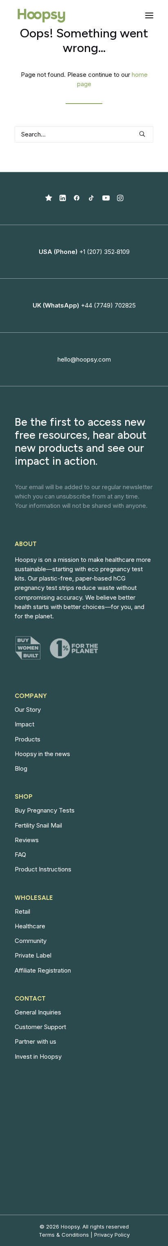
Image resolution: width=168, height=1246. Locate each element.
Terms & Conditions (64, 1234)
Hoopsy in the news (42, 754)
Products (27, 739)
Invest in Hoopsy (38, 1056)
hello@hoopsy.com (84, 359)
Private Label (33, 955)
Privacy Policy (112, 1234)
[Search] (84, 134)
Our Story (28, 709)
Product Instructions (43, 869)
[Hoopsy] (41, 15)
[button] (149, 15)
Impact (24, 724)
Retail (22, 911)
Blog (21, 768)
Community (30, 941)
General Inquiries (38, 1012)
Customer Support (40, 1027)
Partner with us (35, 1041)
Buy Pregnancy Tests (45, 810)
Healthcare (30, 926)
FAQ (20, 854)
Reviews (27, 840)
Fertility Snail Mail (38, 825)
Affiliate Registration (43, 970)
